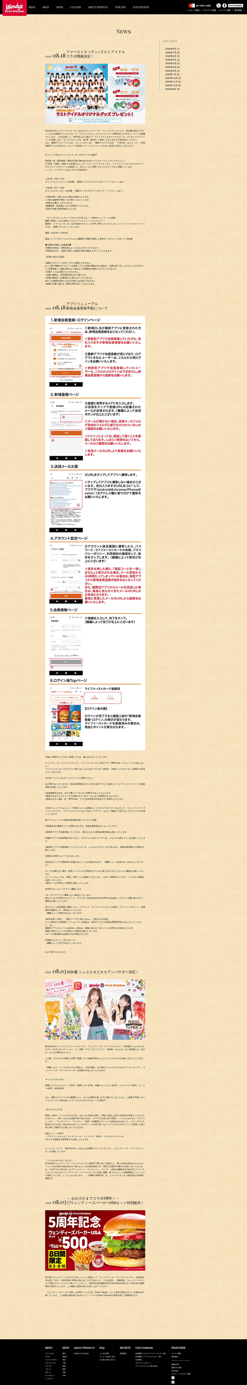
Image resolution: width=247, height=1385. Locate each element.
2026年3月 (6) (172, 67)
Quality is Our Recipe (81, 1353)
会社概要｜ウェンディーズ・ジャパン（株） (151, 1353)
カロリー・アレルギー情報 (181, 1374)
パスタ (47, 1356)
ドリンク (48, 1366)
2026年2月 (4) (172, 70)
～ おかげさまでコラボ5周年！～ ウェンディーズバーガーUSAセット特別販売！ (105, 1200)
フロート (48, 1369)
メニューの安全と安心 (107, 1356)
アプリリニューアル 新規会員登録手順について (87, 305)
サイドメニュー (50, 1363)
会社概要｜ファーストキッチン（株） (148, 1356)
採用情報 (123, 1353)
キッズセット (50, 1375)
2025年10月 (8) (173, 85)
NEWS (59, 7)
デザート (48, 1372)
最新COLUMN (177, 1367)
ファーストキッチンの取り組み (146, 1366)
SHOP (46, 7)
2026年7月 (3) (172, 52)
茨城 (64, 1366)
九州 (64, 1375)
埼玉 (64, 1359)
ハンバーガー (50, 1353)
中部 (64, 1372)
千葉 (64, 1363)
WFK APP (120, 7)
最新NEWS (175, 1364)
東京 (64, 1353)
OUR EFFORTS (141, 7)
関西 (64, 1369)
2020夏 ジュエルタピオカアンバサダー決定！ (103, 971)
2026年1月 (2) (172, 74)
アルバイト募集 (209, 10)
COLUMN (75, 7)
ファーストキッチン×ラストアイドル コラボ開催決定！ (95, 53)
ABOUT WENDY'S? (98, 7)
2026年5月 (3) (172, 59)
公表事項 (138, 1359)
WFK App (175, 1371)
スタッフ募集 (194, 10)
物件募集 (238, 10)
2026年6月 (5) (172, 56)
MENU (31, 7)
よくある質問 (104, 1353)
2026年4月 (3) (172, 63)
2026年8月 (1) (172, 48)
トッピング (49, 1378)
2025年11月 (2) (173, 81)
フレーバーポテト (51, 1359)
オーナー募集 (225, 10)
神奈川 (64, 1356)
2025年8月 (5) (172, 89)
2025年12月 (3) (173, 78)
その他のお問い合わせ (107, 1359)
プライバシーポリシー (143, 1363)
